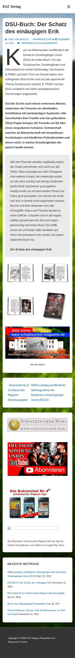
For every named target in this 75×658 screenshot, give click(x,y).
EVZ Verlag (12, 7)
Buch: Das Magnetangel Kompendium (27, 603)
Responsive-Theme (17, 642)
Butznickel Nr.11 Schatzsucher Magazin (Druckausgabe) (36, 593)
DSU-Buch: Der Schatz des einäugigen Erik (29, 582)
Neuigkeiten (50, 43)
